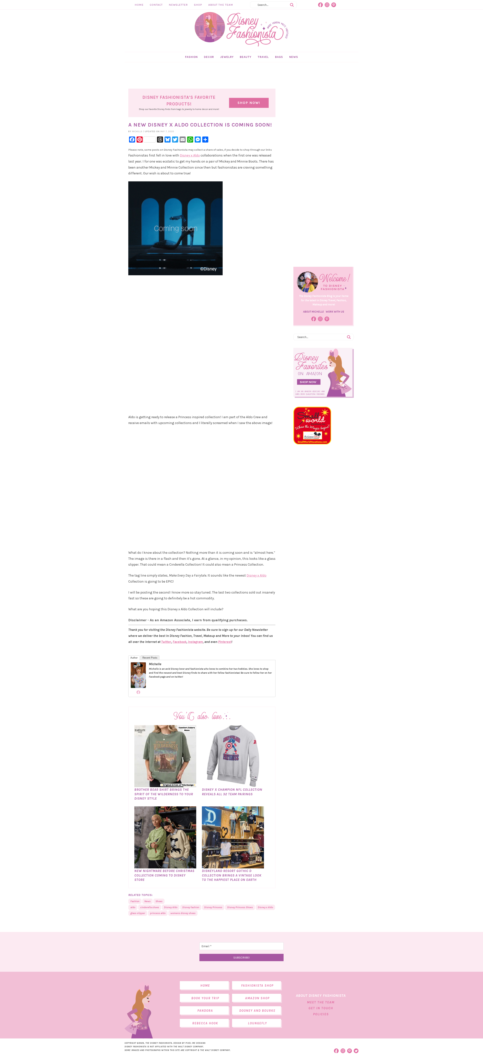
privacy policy (256, 557)
